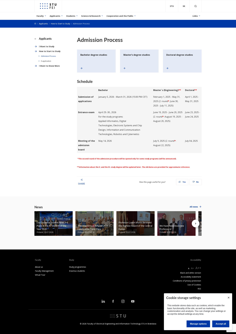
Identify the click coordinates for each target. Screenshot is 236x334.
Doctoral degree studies (179, 54)
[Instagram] (123, 301)
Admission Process (48, 56)
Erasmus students (77, 271)
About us (39, 267)
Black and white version (190, 272)
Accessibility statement (191, 276)
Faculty (40, 16)
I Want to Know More (49, 66)
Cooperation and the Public (120, 16)
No (197, 182)
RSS (199, 288)
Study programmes (77, 267)
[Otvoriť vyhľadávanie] (196, 6)
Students (70, 16)
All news (194, 206)
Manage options (198, 324)
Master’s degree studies (136, 54)
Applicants (55, 16)
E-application (46, 61)
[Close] (228, 297)
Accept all (221, 324)
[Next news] (195, 223)
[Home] (35, 23)
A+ (192, 268)
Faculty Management (44, 271)
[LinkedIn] (103, 301)
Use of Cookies (194, 284)
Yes (184, 182)
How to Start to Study (60, 23)
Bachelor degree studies (93, 54)
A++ (198, 268)
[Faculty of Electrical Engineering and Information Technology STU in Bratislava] (48, 6)
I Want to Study (46, 46)
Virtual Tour (40, 275)
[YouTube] (133, 301)
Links (195, 16)
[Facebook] (113, 301)
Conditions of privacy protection (187, 280)
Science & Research (91, 16)
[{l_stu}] (118, 315)
